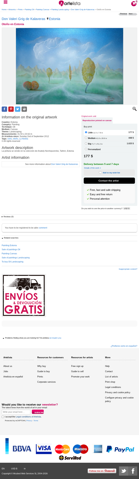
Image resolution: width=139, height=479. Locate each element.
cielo (9, 139)
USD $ (126, 208)
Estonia (54, 19)
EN (3, 468)
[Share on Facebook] (4, 109)
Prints (20, 9)
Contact (109, 371)
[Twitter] (123, 471)
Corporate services (46, 382)
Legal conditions (113, 387)
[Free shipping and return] (24, 295)
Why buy (41, 366)
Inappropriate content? (128, 269)
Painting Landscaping (60, 9)
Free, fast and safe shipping (105, 190)
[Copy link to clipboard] (24, 109)
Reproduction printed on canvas (97, 120)
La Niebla (23, 139)
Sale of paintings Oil (11, 249)
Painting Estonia (9, 245)
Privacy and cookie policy (117, 392)
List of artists (111, 376)
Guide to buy (43, 371)
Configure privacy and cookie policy (119, 399)
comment (43, 228)
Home (4, 9)
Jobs (5, 371)
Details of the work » (92, 168)
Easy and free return (101, 194)
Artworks (12, 9)
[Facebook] (132, 471)
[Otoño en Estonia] (69, 66)
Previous (123, 14)
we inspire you (55, 338)
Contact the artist (108, 180)
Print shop (110, 382)
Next (130, 14)
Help (107, 366)
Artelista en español (13, 376)
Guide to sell (77, 371)
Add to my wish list (111, 173)
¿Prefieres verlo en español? (124, 346)
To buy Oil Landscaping (12, 262)
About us (7, 366)
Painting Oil (29, 9)
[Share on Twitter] (17, 109)
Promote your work (80, 376)
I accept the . (23, 417)
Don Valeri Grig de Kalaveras (83, 9)
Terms (36, 420)
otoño (15, 139)
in (25, 468)
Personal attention (100, 198)
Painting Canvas (42, 9)
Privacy (29, 420)
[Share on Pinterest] (11, 109)
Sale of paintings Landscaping (16, 257)
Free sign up (77, 366)
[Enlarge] (135, 110)
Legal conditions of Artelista (28, 417)
